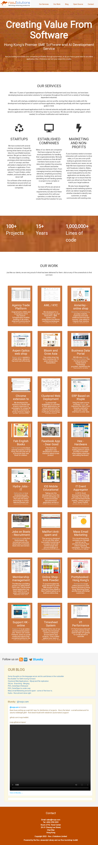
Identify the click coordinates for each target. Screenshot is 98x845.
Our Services (44, 4)
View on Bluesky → (16, 793)
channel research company (80, 358)
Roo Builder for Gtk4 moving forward (21, 679)
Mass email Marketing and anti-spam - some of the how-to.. (30, 691)
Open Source (78, 4)
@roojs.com (23, 701)
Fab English (16, 448)
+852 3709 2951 (52, 822)
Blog (66, 4)
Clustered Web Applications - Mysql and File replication (28, 681)
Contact (91, 4)
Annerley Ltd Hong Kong (80, 312)
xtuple (83, 404)
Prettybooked (79, 584)
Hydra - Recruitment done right (19, 693)
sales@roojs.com (53, 820)
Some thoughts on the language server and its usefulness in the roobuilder (36, 676)
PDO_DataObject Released (18, 686)
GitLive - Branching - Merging (18, 683)
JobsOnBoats (17, 538)
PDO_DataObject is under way (19, 688)
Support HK (16, 629)
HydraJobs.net (19, 493)
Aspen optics (17, 357)
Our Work (56, 4)
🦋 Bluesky (36, 659)
